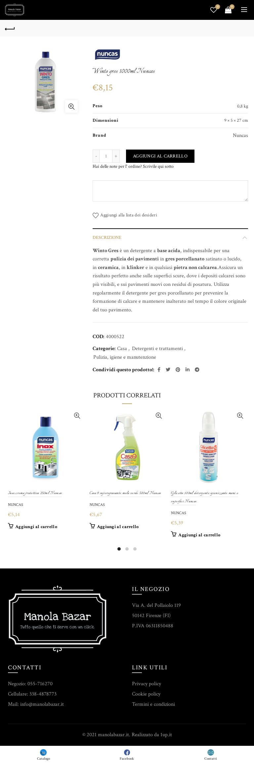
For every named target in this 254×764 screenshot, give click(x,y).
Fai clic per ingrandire (71, 106)
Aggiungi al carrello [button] (36, 527)
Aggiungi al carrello (160, 156)
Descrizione (107, 238)
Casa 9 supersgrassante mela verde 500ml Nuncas (125, 493)
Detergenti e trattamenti (157, 348)
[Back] (10, 28)
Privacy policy (146, 683)
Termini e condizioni (153, 704)
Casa (122, 348)
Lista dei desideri (218, 7)
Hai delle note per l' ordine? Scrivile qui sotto (133, 166)
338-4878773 (43, 694)
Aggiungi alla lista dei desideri (128, 215)
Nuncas (15, 504)
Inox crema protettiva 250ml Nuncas (35, 493)
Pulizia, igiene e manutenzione (124, 357)
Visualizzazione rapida (77, 416)
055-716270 (40, 683)
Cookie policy (146, 694)
